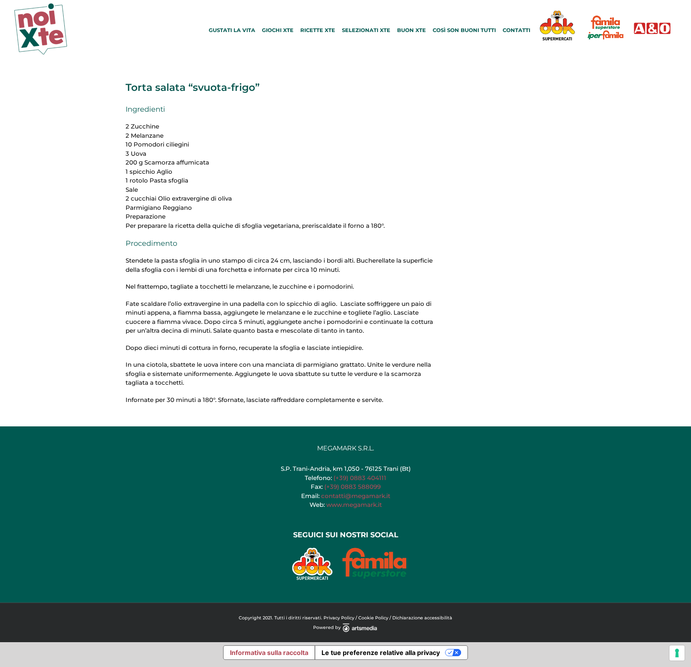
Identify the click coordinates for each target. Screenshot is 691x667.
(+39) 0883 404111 (360, 478)
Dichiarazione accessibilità (422, 618)
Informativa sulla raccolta (269, 653)
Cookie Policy (373, 618)
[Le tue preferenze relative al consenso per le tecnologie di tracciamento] (677, 653)
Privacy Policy (339, 618)
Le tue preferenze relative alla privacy (381, 653)
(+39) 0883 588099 (352, 486)
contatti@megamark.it (355, 496)
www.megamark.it (354, 504)
